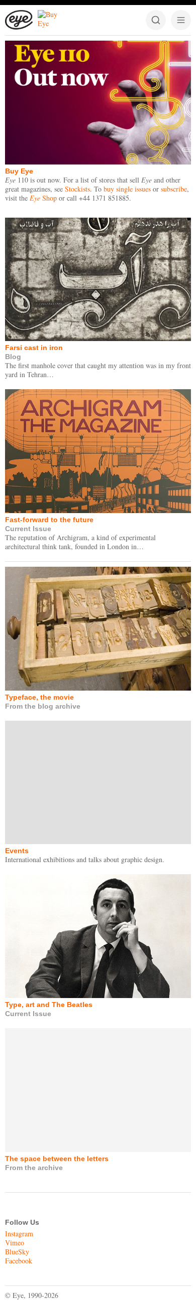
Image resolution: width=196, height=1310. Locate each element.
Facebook (18, 1260)
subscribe (174, 189)
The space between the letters (57, 1159)
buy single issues (127, 189)
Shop (43, 198)
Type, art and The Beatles (48, 1005)
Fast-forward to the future (49, 520)
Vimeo (14, 1242)
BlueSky (17, 1251)
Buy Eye (19, 171)
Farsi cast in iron (34, 348)
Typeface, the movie (39, 697)
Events (17, 851)
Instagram (19, 1233)
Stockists (77, 189)
